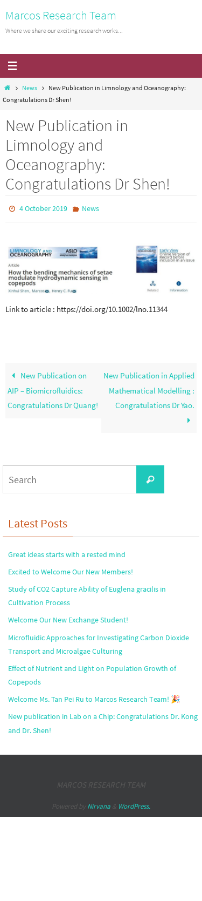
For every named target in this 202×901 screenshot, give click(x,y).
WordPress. (134, 804)
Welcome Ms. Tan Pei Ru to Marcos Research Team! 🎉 (94, 697)
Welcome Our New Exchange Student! (68, 617)
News (29, 88)
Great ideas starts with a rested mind (67, 552)
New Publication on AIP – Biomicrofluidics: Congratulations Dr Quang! (53, 388)
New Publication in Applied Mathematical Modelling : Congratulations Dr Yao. (148, 388)
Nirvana (98, 804)
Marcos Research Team (60, 15)
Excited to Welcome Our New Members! (70, 569)
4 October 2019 (43, 208)
